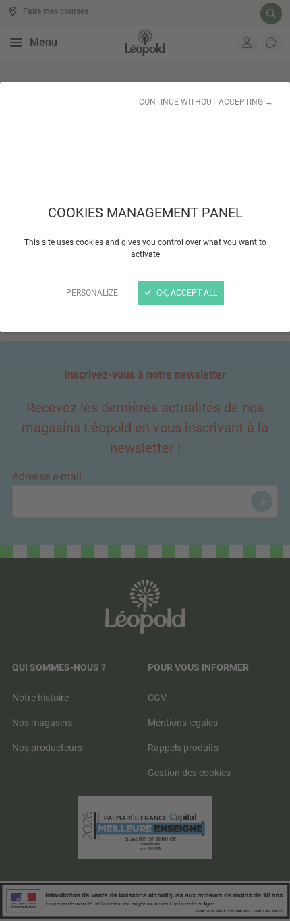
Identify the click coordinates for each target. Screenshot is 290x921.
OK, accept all (185, 293)
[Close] (145, 460)
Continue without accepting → (206, 102)
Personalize (92, 293)
